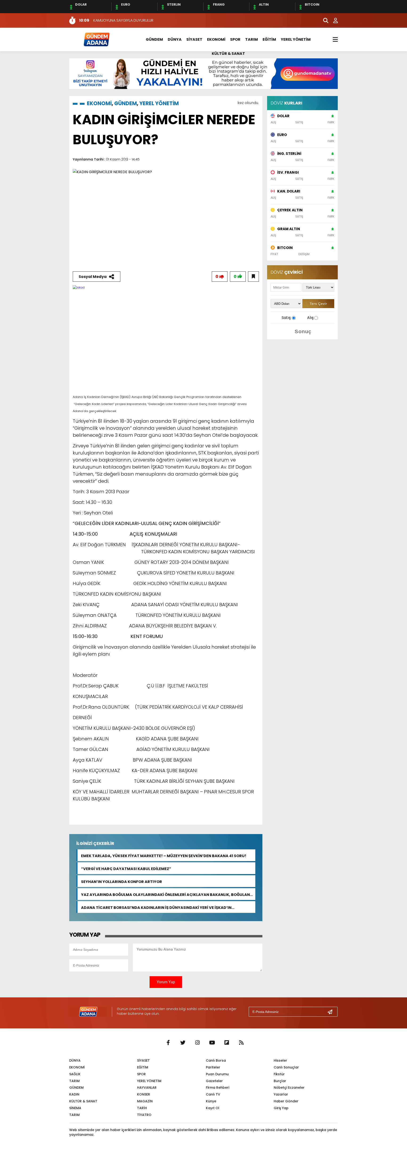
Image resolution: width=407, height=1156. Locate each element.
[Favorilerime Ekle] (253, 276)
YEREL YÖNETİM (296, 39)
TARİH (142, 1108)
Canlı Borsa (216, 1060)
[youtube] (212, 1043)
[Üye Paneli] (333, 20)
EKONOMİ (216, 39)
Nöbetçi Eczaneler (289, 1087)
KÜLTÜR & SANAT (228, 53)
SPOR (235, 39)
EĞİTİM (269, 39)
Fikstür (279, 1074)
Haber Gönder (286, 1101)
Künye (211, 1101)
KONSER (143, 1094)
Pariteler (213, 1067)
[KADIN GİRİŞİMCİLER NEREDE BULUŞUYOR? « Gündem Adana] (96, 39)
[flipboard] (227, 1043)
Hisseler (280, 1060)
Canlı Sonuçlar (286, 1067)
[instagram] (197, 1043)
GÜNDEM (154, 39)
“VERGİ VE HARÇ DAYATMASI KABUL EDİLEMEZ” (126, 868)
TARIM (251, 39)
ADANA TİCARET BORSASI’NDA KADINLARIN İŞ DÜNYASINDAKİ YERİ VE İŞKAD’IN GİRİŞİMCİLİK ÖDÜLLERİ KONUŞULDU (156, 907)
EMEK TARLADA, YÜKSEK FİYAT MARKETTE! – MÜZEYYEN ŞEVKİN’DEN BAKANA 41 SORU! (163, 855)
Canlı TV (213, 1094)
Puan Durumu (217, 1074)
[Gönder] (332, 1012)
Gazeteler (214, 1081)
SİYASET (194, 39)
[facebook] (168, 1043)
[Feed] (241, 1043)
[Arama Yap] (323, 20)
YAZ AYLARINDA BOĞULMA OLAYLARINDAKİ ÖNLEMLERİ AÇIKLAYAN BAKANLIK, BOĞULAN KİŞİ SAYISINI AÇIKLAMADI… (165, 894)
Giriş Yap (281, 1108)
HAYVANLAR (147, 1087)
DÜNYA (175, 39)
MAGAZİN (145, 1101)
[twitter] (183, 1043)
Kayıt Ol (212, 1108)
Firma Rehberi (217, 1087)
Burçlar (280, 1081)
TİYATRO (144, 1114)
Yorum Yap (166, 982)
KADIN (74, 1094)
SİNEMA (75, 1108)
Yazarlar (281, 1094)
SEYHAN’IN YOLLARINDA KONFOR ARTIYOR (121, 881)
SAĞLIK (75, 1074)
